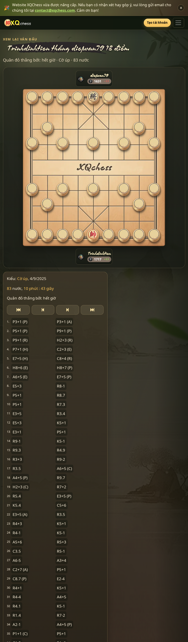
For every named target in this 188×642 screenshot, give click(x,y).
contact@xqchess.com (55, 10)
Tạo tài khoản (157, 22)
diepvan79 (99, 75)
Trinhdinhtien (99, 253)
